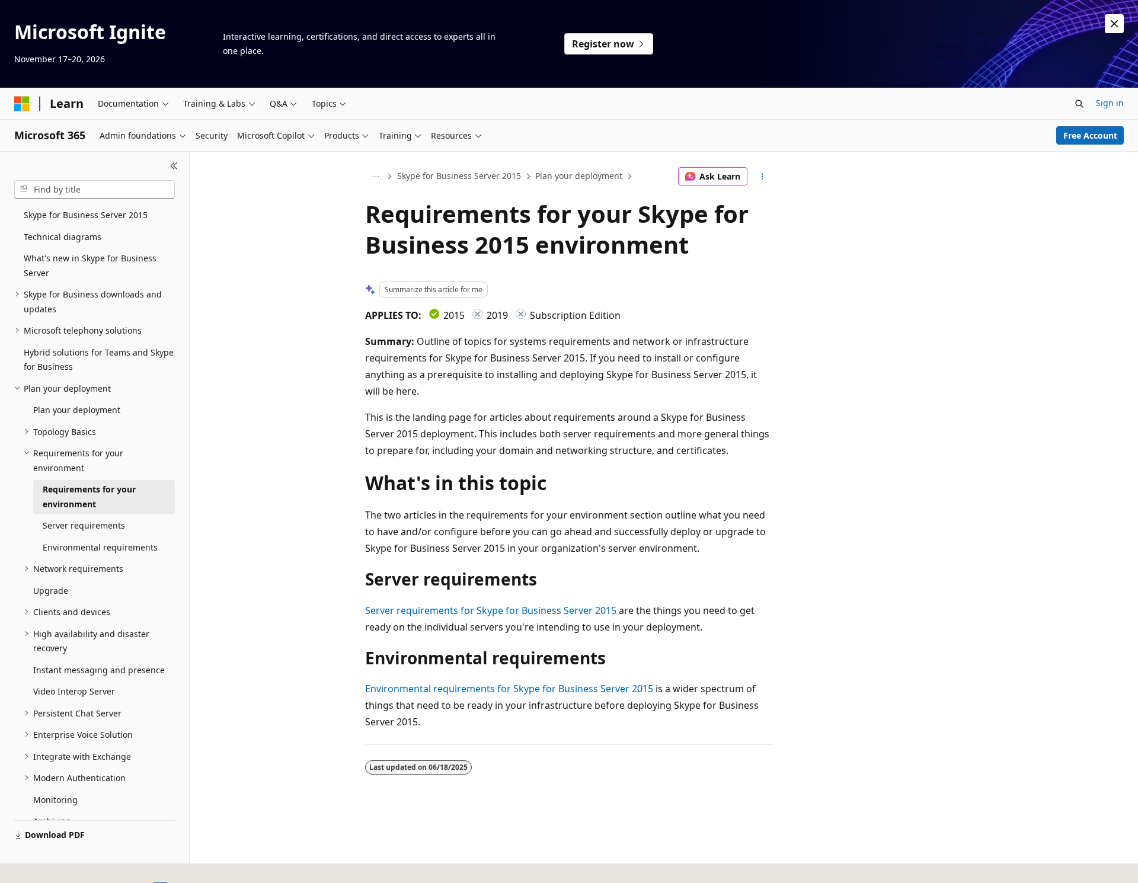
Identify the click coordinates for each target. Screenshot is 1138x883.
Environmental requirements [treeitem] (100, 547)
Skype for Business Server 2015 (459, 175)
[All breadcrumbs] (375, 176)
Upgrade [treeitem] (50, 590)
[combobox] (94, 189)
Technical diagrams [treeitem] (62, 236)
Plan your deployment (578, 175)
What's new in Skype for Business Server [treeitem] (90, 265)
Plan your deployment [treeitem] (76, 409)
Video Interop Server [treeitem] (74, 691)
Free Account (1090, 135)
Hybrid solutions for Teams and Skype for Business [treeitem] (99, 360)
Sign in (1110, 102)
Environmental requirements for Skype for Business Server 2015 (509, 688)
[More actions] (762, 176)
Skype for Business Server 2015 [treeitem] (86, 214)
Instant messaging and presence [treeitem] (99, 670)
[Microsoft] (22, 103)
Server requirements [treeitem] (84, 525)
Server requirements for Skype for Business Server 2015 (490, 610)
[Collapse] (174, 165)
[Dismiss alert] (1114, 23)
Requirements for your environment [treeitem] (89, 497)
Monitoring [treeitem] (55, 799)
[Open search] (1079, 103)
